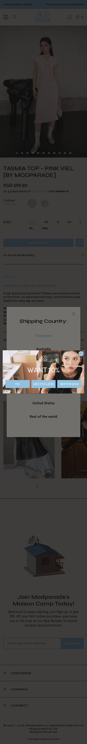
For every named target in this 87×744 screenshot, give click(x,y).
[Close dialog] (81, 354)
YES (17, 384)
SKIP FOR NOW (69, 384)
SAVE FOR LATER (43, 384)
